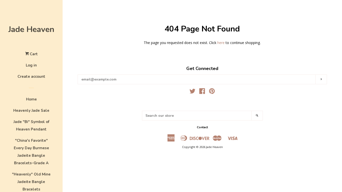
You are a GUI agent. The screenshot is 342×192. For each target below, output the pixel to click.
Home (31, 99)
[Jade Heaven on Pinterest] (212, 92)
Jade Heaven (31, 29)
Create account (31, 76)
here (221, 42)
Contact (202, 127)
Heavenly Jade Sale (31, 110)
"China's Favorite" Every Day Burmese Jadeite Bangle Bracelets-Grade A (31, 152)
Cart (33, 54)
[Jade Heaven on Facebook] (202, 92)
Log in (31, 65)
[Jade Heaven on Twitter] (193, 92)
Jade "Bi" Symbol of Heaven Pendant (31, 125)
